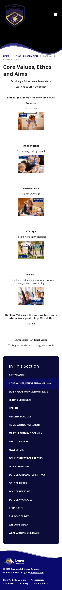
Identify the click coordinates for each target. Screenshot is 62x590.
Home (6, 56)
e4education (37, 572)
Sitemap (24, 583)
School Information (26, 56)
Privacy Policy (41, 583)
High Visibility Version (14, 580)
